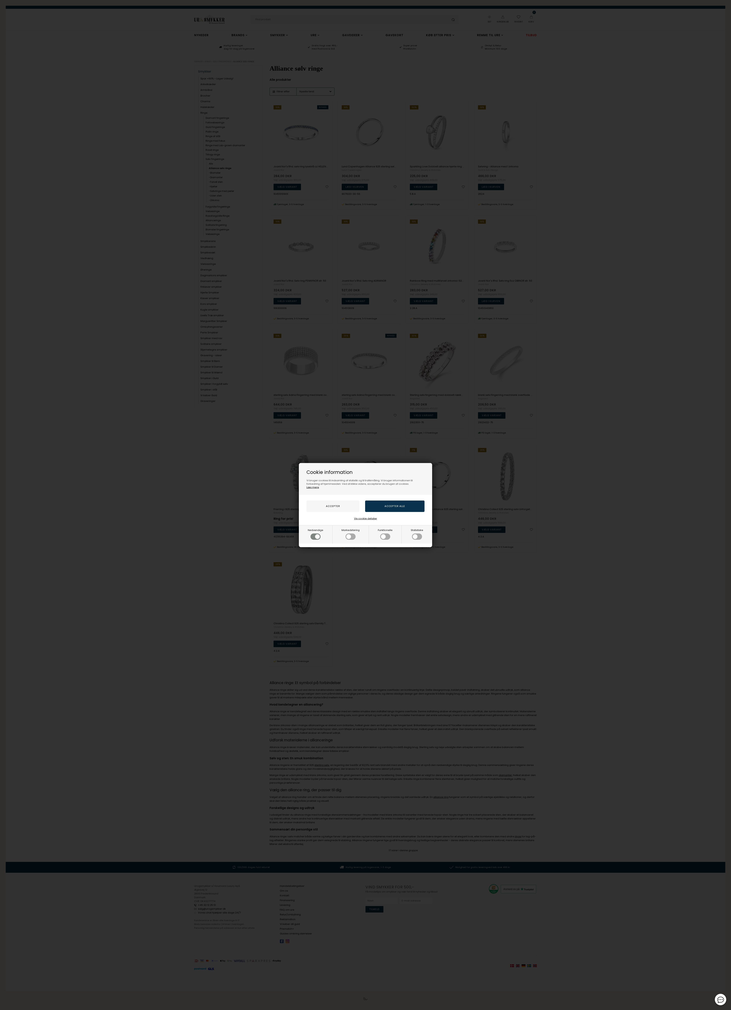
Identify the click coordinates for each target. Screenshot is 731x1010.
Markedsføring (351, 530)
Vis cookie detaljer (365, 518)
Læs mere (312, 487)
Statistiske (417, 530)
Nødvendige (315, 530)
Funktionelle (385, 530)
